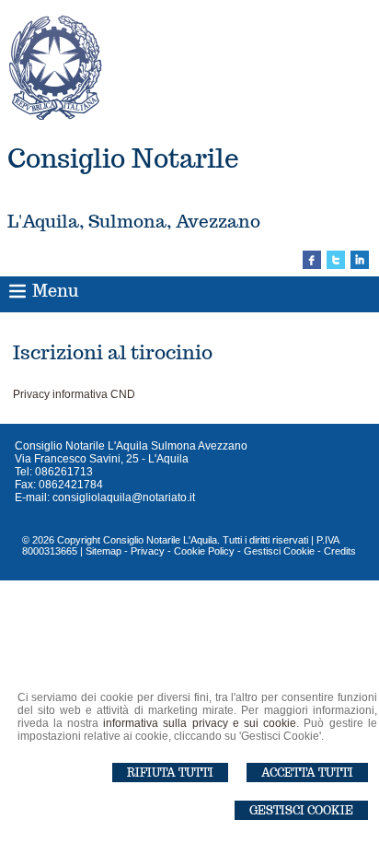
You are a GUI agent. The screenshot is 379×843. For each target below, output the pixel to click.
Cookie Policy (204, 550)
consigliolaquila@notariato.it (123, 497)
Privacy (148, 550)
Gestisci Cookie (301, 810)
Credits (340, 550)
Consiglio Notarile (123, 158)
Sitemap (103, 550)
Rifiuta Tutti (170, 772)
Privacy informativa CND (74, 394)
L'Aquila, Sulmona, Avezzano (133, 221)
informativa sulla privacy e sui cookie (199, 723)
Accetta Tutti (307, 772)
